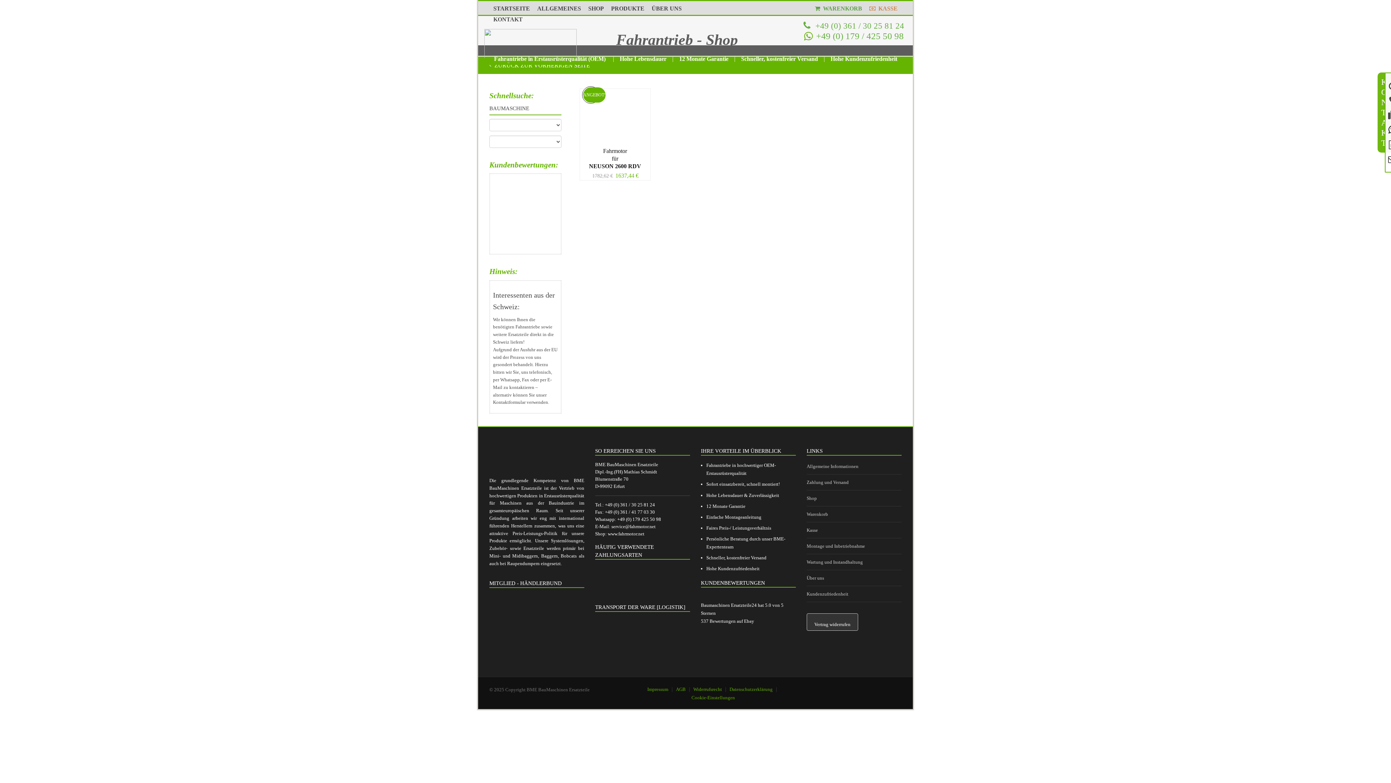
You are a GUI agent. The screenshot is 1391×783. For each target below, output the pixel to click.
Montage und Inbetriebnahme (836, 546)
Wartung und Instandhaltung (835, 562)
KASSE (887, 8)
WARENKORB (841, 8)
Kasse (812, 530)
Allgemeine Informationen (833, 466)
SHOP (596, 8)
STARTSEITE (511, 8)
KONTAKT (508, 19)
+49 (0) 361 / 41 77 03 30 (630, 512)
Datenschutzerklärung (751, 689)
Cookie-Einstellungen (713, 697)
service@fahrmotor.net (633, 526)
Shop (812, 498)
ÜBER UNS (667, 8)
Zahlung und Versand (828, 482)
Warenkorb (817, 514)
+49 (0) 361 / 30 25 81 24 (858, 25)
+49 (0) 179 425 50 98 (639, 519)
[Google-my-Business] (853, 686)
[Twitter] (890, 686)
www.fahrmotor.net (626, 533)
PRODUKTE (627, 8)
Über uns (815, 578)
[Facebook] (871, 686)
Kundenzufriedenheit (827, 594)
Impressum (657, 689)
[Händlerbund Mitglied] (536, 627)
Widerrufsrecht (707, 689)
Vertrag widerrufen (832, 624)
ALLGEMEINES (559, 8)
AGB (681, 689)
